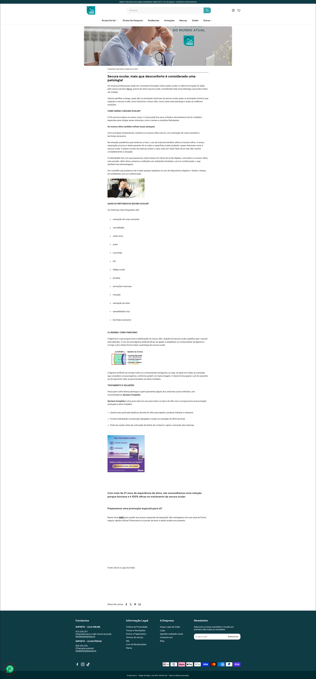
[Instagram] (82, 664)
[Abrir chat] (9, 669)
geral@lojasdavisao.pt (86, 651)
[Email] (139, 604)
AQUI (121, 517)
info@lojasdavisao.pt (85, 636)
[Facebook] (77, 664)
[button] (169, 10)
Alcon (129, 89)
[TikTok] (88, 664)
